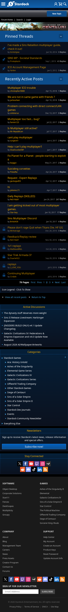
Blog (5, 541)
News (5, 554)
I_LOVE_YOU (15, 267)
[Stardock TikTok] (34, 469)
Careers (6, 549)
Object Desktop (10, 489)
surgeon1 (14, 140)
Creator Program (11, 562)
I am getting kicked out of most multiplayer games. (33, 207)
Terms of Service (31, 606)
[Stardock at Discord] (28, 469)
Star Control (45, 506)
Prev (39, 282)
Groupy (6, 514)
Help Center (48, 537)
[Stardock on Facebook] (25, 464)
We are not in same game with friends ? (31, 97)
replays (12, 264)
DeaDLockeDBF (17, 149)
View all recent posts (16, 297)
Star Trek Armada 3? (20, 255)
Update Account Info (53, 558)
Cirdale (13, 276)
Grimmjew (14, 52)
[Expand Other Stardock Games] (5, 388)
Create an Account (52, 545)
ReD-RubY (14, 199)
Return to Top (38, 297)
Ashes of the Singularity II (52, 489)
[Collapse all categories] (65, 357)
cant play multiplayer (20, 137)
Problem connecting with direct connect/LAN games (34, 108)
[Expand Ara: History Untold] (5, 362)
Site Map (55, 606)
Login (28, 19)
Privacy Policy (15, 606)
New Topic (56, 13)
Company (8, 531)
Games (44, 483)
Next (57, 282)
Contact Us (8, 566)
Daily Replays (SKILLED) (21, 196)
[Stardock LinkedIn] (40, 469)
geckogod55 (15, 181)
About (5, 537)
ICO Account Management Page (27, 67)
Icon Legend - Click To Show (16, 289)
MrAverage (15, 230)
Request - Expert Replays (22, 178)
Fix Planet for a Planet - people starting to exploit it (37, 157)
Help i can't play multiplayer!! (25, 146)
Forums (6, 571)
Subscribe (47, 591)
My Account (49, 541)
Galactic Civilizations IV (50, 497)
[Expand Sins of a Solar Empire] (5, 397)
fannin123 (14, 122)
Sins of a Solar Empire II (51, 501)
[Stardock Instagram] (42, 464)
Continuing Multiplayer (21, 273)
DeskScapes (8, 506)
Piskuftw (13, 172)
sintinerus (14, 113)
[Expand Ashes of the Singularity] (5, 366)
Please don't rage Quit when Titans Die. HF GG (35, 227)
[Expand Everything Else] (2, 423)
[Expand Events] (5, 414)
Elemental (44, 493)
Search (19, 19)
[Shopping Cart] (60, 4)
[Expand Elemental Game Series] (5, 371)
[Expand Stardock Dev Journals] (5, 410)
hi (9, 187)
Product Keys (49, 549)
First (33, 282)
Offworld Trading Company (52, 514)
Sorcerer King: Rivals (49, 523)
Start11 (6, 497)
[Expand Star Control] (5, 405)
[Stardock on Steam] (48, 464)
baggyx (13, 162)
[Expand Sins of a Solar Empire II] (5, 401)
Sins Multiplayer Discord (22, 218)
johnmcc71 (15, 190)
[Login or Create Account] (55, 4)
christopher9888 (17, 91)
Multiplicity (8, 510)
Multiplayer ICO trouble (22, 87)
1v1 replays (14, 246)
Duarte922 (15, 258)
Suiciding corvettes (19, 168)
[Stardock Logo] (18, 4)
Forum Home (7, 19)
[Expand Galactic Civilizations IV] (5, 375)
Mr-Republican (16, 131)
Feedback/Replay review (22, 236)
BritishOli (14, 221)
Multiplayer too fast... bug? (24, 119)
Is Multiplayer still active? (22, 128)
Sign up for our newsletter (19, 586)
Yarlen (13, 70)
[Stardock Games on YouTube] (31, 464)
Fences (6, 501)
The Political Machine (50, 510)
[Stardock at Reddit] (22, 469)
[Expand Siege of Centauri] (5, 393)
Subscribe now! (34, 446)
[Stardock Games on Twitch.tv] (37, 464)
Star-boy (14, 212)
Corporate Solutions (12, 493)
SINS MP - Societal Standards (25, 58)
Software (8, 483)
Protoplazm (15, 61)
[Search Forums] (64, 4)
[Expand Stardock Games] (2, 358)
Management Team (12, 545)
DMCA (45, 606)
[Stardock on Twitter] (20, 464)
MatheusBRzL (16, 249)
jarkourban (15, 100)
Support (48, 531)
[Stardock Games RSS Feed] (45, 469)
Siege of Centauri (48, 518)
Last (63, 282)
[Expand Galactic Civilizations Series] (5, 379)
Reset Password (50, 554)
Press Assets (8, 558)
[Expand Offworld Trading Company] (5, 384)
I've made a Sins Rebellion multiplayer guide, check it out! (34, 47)
